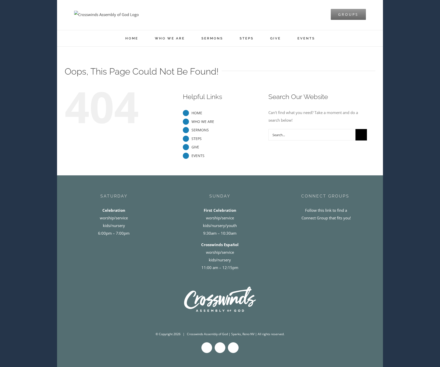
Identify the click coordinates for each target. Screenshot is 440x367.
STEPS (196, 138)
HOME (196, 112)
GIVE (195, 147)
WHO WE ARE (202, 121)
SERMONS (200, 130)
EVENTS (197, 155)
